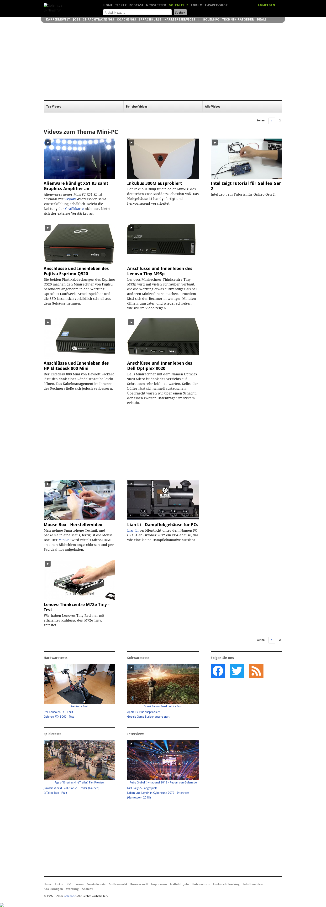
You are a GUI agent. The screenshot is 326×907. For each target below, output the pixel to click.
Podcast (136, 5)
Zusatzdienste (96, 884)
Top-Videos (53, 106)
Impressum (159, 884)
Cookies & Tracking (226, 884)
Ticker (121, 5)
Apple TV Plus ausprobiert (143, 712)
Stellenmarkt (118, 884)
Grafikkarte (74, 209)
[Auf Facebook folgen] (218, 671)
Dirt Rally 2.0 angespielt (142, 788)
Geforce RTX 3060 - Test (59, 716)
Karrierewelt (58, 19)
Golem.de (70, 896)
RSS (69, 884)
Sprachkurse (150, 19)
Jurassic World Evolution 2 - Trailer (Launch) (71, 788)
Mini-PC (107, 132)
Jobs (76, 19)
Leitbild (175, 884)
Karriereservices (179, 19)
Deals (262, 19)
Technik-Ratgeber (238, 19)
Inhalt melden (253, 884)
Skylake (70, 199)
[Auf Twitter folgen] (237, 671)
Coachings (126, 19)
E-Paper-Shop (216, 5)
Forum (197, 5)
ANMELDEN (266, 5)
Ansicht (87, 889)
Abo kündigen (53, 889)
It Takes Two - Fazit (55, 792)
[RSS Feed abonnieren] (256, 671)
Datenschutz (201, 884)
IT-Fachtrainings (98, 19)
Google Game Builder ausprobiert (148, 716)
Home (108, 5)
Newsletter (156, 5)
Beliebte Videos (136, 106)
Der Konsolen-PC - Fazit (58, 712)
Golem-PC (211, 19)
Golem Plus (179, 5)
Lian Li (132, 530)
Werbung (72, 889)
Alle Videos (212, 106)
